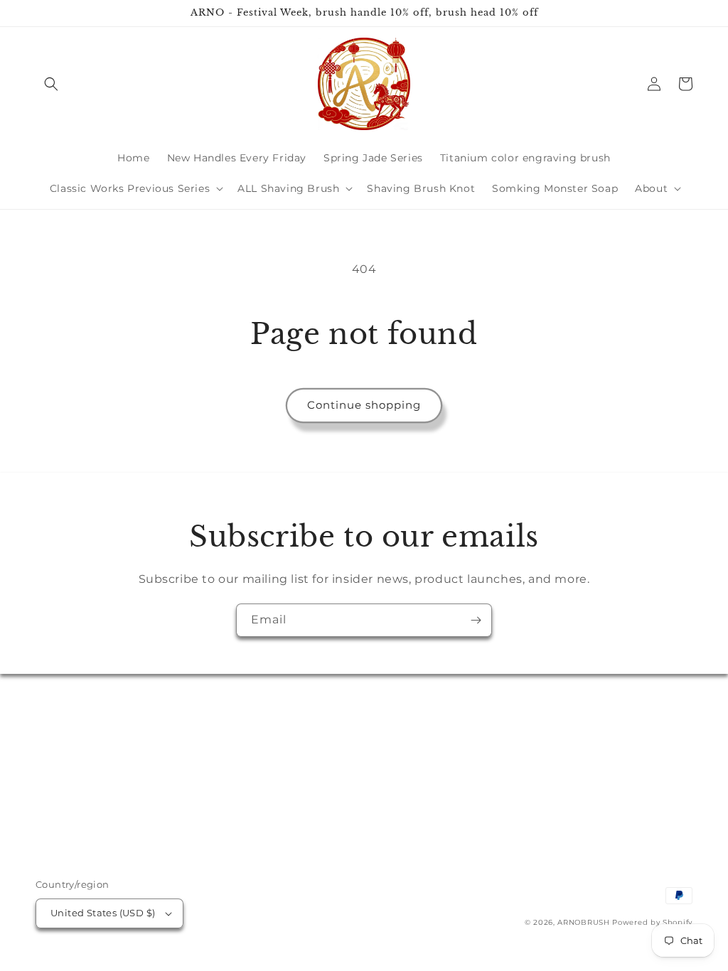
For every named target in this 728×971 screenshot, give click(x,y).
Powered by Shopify (652, 922)
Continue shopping (364, 405)
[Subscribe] (475, 620)
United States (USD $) (102, 912)
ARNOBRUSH (583, 922)
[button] (51, 84)
